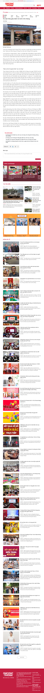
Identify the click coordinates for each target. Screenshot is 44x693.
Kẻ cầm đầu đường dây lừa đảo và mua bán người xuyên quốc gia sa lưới (30, 633)
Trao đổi (29, 8)
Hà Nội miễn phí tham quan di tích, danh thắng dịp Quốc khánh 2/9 (30, 584)
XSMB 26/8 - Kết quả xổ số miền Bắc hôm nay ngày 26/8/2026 (29, 425)
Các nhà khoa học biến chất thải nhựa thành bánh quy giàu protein (29, 267)
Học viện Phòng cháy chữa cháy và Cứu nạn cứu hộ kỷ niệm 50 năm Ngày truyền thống (30, 389)
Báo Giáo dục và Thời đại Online (9, 4)
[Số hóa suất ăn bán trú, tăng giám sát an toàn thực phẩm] (15, 170)
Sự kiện (6, 12)
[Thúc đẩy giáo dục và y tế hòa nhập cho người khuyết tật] (11, 259)
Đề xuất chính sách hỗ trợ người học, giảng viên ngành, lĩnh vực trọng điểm (30, 645)
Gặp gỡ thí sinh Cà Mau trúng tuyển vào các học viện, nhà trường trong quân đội (30, 316)
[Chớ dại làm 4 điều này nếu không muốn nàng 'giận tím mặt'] (11, 381)
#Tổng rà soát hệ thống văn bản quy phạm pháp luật (16, 12)
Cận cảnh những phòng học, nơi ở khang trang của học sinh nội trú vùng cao (30, 474)
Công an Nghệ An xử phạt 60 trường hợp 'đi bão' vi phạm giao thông (30, 450)
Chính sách (12, 16)
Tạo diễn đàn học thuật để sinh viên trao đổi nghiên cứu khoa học (29, 352)
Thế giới (4, 203)
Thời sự (12, 8)
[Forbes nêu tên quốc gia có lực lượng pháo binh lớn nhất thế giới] (28, 199)
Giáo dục (8, 8)
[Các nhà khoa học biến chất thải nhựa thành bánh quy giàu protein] (11, 271)
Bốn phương (31, 16)
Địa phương (17, 16)
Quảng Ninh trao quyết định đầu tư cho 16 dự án (30, 278)
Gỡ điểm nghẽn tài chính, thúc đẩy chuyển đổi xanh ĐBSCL (30, 462)
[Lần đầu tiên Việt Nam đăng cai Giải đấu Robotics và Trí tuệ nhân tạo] (11, 307)
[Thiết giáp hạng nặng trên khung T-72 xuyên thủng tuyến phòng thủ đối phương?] (13, 193)
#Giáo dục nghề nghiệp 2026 (29, 12)
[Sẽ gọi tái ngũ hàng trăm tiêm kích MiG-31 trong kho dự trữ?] (28, 188)
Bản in (15, 146)
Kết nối (25, 8)
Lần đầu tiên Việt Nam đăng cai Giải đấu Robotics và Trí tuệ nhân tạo (30, 304)
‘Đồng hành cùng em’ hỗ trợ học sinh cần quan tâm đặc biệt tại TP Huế (30, 340)
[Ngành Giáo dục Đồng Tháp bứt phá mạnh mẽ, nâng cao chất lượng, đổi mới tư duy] (30, 170)
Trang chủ (4, 8)
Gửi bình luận (38, 159)
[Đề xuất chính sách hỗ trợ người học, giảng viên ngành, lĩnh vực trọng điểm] (9, 226)
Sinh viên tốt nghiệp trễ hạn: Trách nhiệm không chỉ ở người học (30, 535)
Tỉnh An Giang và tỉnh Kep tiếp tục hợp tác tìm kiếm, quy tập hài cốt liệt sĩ (30, 291)
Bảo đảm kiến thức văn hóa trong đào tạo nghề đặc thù (30, 620)
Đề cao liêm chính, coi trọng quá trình (28, 522)
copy (18, 146)
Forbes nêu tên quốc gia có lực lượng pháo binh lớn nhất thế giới (36, 199)
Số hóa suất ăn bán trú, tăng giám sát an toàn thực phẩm (14, 176)
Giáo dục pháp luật (19, 8)
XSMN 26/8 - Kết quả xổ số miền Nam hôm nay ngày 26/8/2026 (30, 608)
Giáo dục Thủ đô (39, 5)
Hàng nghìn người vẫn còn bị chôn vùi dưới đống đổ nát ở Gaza (21, 236)
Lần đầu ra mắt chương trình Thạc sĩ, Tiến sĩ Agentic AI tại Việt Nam (29, 572)
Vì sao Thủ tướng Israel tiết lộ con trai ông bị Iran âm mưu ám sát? (29, 243)
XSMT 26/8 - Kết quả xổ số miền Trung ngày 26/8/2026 (29, 547)
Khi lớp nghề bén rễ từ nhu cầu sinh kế (28, 680)
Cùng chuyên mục (9, 163)
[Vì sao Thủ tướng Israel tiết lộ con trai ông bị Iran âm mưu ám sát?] (11, 246)
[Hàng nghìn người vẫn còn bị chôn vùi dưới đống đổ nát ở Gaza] (22, 226)
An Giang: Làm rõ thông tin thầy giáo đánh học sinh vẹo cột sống (20, 137)
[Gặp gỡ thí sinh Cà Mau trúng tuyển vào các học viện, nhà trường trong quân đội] (11, 320)
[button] (39, 163)
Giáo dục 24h (37, 16)
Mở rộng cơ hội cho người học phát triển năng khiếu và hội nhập (30, 559)
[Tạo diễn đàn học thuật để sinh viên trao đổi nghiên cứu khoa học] (11, 356)
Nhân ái (39, 8)
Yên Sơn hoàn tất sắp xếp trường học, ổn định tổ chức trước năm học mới (30, 364)
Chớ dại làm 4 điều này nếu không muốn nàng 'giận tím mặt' (29, 377)
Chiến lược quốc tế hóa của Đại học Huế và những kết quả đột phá (29, 328)
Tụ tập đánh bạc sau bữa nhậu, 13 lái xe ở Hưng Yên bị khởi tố (30, 438)
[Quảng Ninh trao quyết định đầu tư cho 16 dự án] (11, 283)
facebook (10, 146)
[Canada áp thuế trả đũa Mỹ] (34, 226)
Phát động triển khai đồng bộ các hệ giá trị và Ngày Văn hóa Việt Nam (30, 596)
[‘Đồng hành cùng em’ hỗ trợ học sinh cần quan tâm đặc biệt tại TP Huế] (11, 344)
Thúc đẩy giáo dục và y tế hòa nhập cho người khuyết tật (30, 255)
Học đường (34, 8)
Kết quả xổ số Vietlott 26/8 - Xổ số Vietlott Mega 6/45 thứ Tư (30, 401)
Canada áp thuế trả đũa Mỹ (34, 236)
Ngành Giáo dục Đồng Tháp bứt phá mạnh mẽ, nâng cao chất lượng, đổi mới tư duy (29, 177)
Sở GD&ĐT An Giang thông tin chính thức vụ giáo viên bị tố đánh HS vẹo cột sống (22, 142)
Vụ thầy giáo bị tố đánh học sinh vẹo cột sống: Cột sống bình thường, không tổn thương (22, 135)
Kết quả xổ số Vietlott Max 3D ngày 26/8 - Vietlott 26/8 (29, 413)
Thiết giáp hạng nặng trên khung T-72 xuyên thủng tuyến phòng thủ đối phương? (13, 201)
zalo (12, 146)
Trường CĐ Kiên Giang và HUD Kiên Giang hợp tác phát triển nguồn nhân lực (30, 511)
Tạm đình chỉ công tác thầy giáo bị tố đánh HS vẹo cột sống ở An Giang (21, 139)
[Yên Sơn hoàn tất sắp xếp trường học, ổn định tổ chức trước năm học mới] (11, 368)
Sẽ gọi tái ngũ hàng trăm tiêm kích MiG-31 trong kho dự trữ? (36, 188)
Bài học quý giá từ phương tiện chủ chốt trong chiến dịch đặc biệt (36, 211)
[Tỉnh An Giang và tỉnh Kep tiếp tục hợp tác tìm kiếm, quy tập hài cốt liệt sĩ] (11, 295)
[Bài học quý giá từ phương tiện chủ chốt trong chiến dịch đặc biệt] (28, 211)
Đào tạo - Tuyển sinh (24, 16)
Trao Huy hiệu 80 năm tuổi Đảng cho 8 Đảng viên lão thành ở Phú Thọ (30, 669)
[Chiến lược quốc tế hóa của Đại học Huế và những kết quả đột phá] (11, 332)
